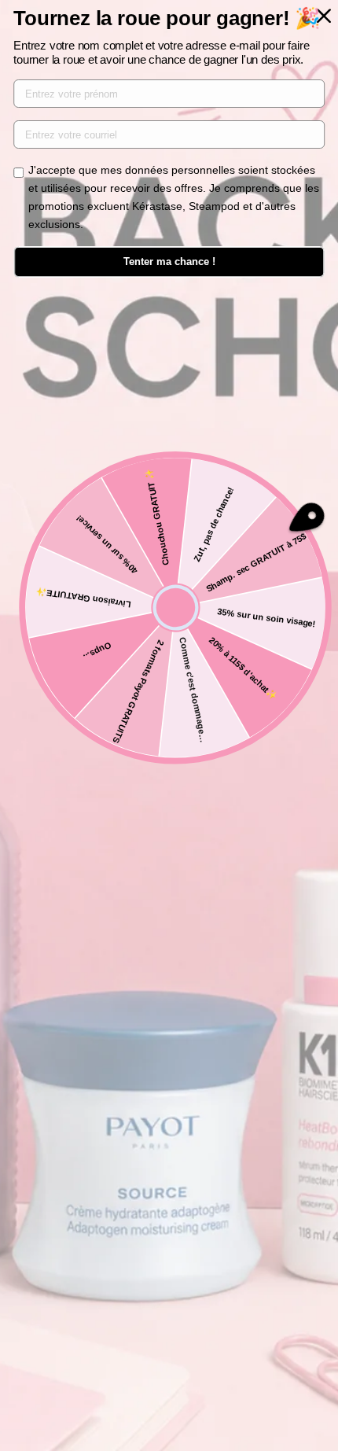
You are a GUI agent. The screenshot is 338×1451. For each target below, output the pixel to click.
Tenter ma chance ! (169, 261)
